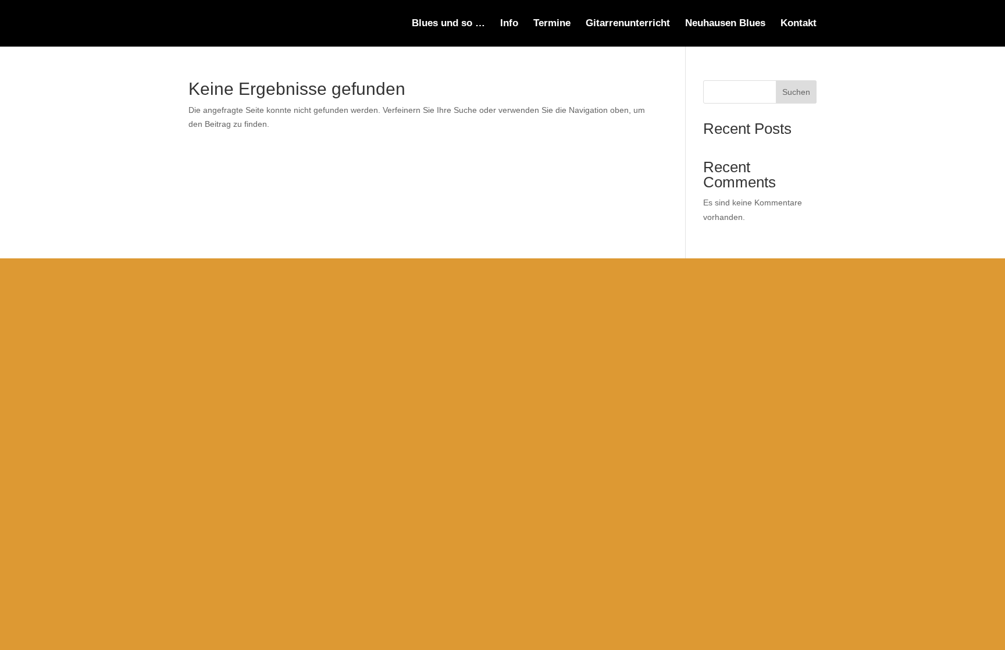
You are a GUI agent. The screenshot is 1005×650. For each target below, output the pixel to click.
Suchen (796, 92)
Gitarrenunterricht (628, 24)
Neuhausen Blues (725, 24)
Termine (552, 24)
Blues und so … (448, 24)
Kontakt (799, 24)
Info (509, 24)
